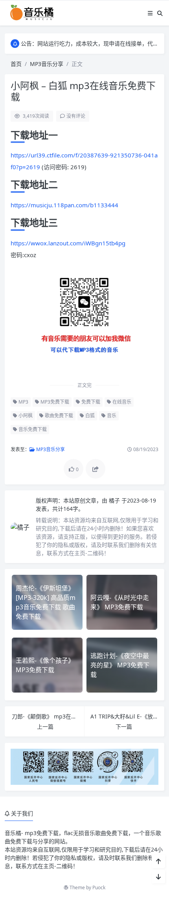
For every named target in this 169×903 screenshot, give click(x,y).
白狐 (89, 415)
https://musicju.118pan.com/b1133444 (64, 205)
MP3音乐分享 (46, 64)
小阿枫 (25, 415)
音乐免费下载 (32, 429)
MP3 (22, 401)
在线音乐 (121, 401)
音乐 (111, 415)
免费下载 (90, 401)
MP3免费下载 (54, 401)
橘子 (115, 500)
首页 (16, 64)
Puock (98, 887)
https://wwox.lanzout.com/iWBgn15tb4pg (68, 243)
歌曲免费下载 (58, 415)
